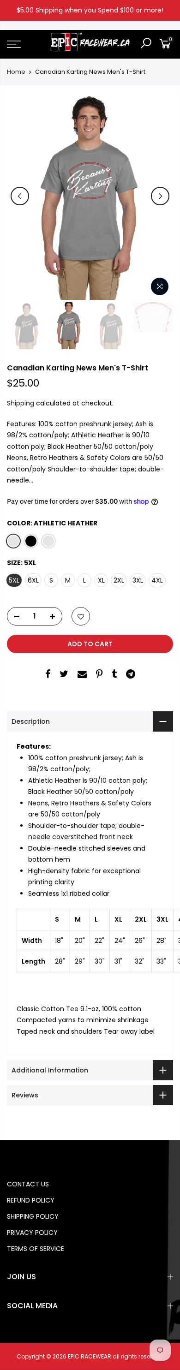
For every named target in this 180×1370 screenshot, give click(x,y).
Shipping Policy (33, 1216)
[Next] (160, 196)
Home (16, 72)
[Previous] (20, 196)
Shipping (20, 403)
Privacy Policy (32, 1232)
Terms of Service (35, 1248)
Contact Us (28, 1184)
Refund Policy (30, 1200)
